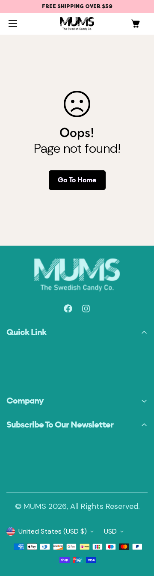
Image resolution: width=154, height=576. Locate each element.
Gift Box (18, 368)
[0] (135, 23)
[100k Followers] (86, 308)
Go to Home (77, 179)
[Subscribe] (138, 474)
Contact (19, 379)
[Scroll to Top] (14, 537)
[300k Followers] (68, 308)
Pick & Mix (22, 357)
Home (15, 346)
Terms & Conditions (37, 414)
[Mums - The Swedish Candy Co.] (77, 24)
